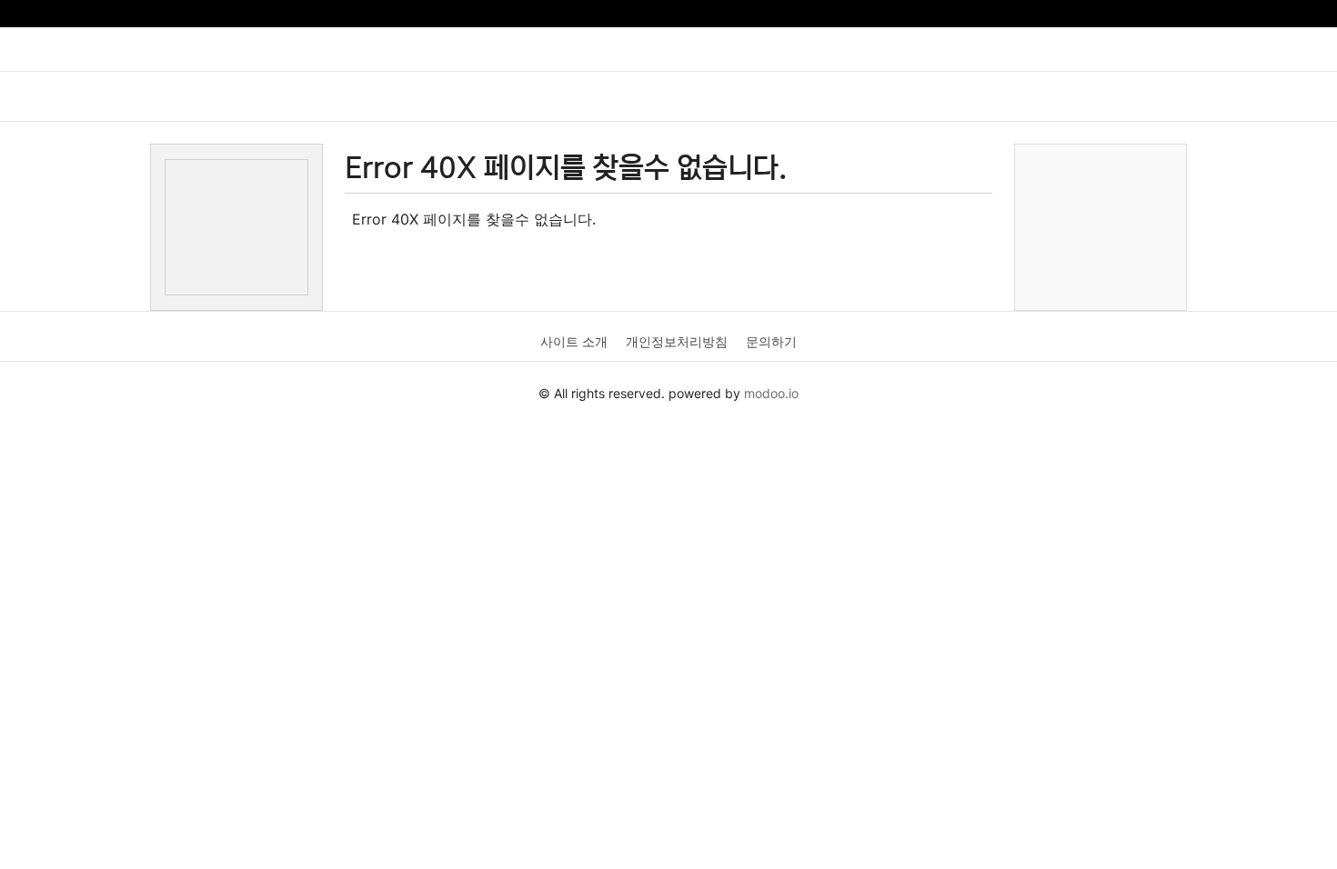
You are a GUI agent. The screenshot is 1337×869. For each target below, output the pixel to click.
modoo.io (771, 393)
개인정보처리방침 (677, 341)
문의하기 (771, 341)
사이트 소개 (574, 341)
